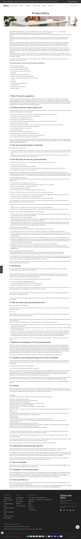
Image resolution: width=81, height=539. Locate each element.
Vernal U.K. (9, 536)
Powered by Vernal (73, 536)
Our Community (32, 510)
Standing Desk (7, 497)
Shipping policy (20, 497)
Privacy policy (19, 501)
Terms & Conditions (21, 506)
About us (30, 506)
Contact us (31, 508)
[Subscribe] (76, 502)
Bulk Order (31, 501)
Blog (29, 503)
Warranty (18, 503)
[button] (71, 5)
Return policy (19, 499)
